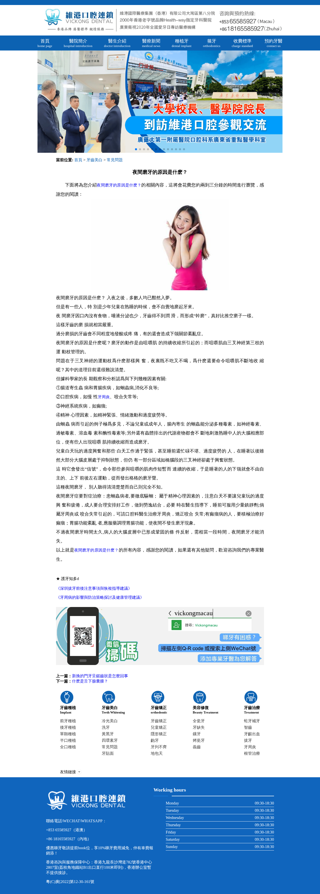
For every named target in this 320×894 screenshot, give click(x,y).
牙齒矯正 (159, 721)
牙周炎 (104, 397)
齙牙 (155, 740)
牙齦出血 (252, 734)
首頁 (78, 160)
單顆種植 (68, 734)
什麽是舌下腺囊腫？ (90, 681)
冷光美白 (110, 721)
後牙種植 (68, 727)
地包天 (157, 753)
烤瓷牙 (199, 740)
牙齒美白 (94, 160)
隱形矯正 (159, 734)
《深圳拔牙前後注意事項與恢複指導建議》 (94, 588)
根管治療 (252, 753)
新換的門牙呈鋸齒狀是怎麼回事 (100, 676)
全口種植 (68, 747)
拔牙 (248, 740)
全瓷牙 (199, 721)
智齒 (248, 727)
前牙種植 (68, 721)
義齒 (197, 747)
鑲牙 (197, 734)
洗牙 (106, 727)
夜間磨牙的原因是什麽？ (119, 185)
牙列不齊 (159, 747)
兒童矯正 (159, 727)
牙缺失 (199, 727)
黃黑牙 (108, 734)
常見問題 (115, 160)
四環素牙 (110, 740)
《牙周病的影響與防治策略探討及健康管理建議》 (100, 597)
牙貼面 (108, 753)
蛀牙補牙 (252, 721)
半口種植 (68, 740)
